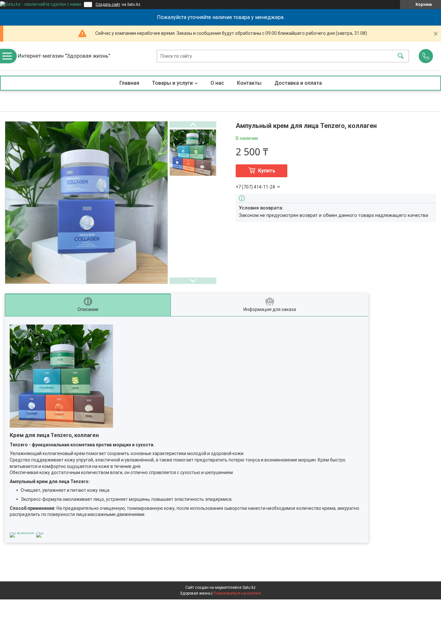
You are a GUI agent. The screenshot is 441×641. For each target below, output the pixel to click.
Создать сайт (108, 4)
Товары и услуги (172, 83)
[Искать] (400, 56)
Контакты (249, 83)
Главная (129, 83)
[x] (40, 532)
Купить (266, 171)
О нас (217, 83)
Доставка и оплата (298, 83)
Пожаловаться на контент (237, 593)
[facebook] (22, 532)
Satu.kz (249, 587)
